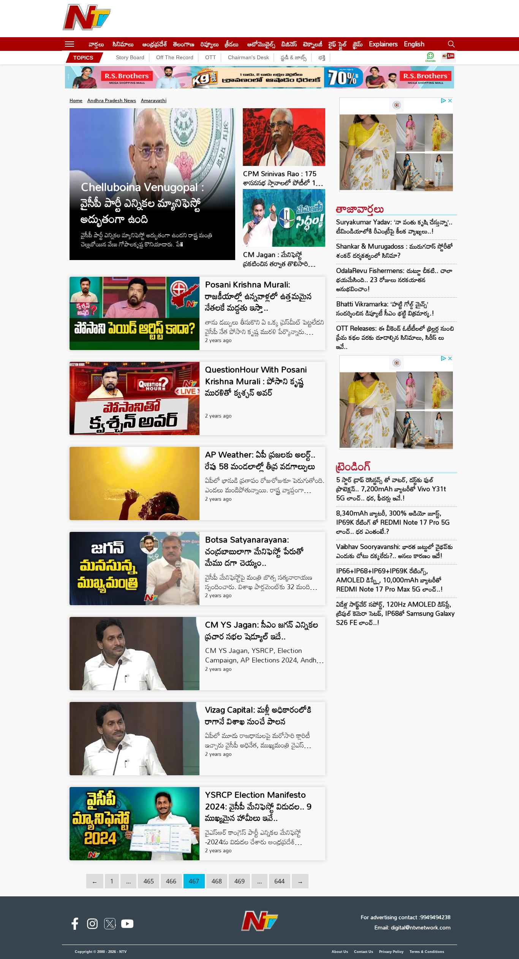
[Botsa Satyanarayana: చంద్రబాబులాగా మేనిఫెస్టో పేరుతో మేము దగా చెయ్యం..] (134, 568)
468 (217, 881)
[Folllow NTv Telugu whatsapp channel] (430, 57)
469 (239, 881)
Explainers (383, 44)
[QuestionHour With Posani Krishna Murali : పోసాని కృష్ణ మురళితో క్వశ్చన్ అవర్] (134, 398)
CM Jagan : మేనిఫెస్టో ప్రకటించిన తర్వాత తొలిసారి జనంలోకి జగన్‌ (275, 263)
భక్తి (321, 57)
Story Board (130, 57)
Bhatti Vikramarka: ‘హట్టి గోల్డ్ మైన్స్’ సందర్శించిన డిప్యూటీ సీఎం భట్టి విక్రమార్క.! (385, 309)
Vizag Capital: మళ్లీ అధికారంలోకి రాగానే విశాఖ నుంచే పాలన (258, 715)
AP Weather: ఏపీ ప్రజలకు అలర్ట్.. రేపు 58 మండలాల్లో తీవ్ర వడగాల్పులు (260, 460)
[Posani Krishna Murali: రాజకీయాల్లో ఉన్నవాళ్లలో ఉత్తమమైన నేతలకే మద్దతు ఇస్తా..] (134, 313)
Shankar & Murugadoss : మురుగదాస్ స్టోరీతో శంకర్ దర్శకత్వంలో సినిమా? (394, 251)
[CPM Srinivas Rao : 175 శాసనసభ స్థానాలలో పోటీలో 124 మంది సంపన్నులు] (284, 164)
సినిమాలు (123, 44)
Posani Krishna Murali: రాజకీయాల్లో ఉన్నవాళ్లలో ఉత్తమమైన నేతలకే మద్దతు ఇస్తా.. (258, 296)
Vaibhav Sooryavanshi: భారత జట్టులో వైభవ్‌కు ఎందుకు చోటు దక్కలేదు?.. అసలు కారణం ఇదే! (394, 551)
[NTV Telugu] (86, 18)
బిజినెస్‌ (289, 44)
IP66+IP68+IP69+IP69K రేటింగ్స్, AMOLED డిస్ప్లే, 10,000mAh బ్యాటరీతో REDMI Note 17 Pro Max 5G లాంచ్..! (389, 580)
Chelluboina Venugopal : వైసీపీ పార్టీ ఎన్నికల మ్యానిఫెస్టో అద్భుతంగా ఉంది (142, 202)
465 (149, 881)
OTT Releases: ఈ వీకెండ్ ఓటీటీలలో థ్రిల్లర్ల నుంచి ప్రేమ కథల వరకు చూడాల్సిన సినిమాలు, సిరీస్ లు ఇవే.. (395, 337)
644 (279, 881)
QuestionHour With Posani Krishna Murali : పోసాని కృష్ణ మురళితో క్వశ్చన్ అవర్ (256, 381)
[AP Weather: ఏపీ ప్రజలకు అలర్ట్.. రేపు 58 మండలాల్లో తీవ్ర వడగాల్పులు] (134, 483)
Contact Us (363, 952)
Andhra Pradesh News (111, 100)
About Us (340, 952)
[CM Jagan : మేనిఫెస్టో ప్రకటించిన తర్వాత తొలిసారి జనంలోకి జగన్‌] (284, 245)
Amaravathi (153, 100)
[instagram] (92, 925)
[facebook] (75, 925)
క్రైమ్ (358, 44)
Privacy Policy (391, 952)
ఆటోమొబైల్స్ (261, 44)
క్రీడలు (232, 44)
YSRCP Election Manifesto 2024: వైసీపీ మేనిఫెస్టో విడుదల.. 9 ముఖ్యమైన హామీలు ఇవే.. (258, 806)
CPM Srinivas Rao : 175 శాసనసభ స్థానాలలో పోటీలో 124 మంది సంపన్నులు (283, 183)
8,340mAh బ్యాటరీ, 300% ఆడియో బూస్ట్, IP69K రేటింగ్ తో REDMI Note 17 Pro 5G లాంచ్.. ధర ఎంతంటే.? (393, 522)
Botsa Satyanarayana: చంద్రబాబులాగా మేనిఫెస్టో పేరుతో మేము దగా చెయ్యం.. (254, 551)
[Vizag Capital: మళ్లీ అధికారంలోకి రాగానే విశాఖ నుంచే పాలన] (134, 738)
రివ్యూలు (210, 44)
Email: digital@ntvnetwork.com (412, 927)
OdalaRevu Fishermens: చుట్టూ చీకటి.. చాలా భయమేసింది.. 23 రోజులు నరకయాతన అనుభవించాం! (394, 279)
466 (171, 881)
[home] (81, 44)
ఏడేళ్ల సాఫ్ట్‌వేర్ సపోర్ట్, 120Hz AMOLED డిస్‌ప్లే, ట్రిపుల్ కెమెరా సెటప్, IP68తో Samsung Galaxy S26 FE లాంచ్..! (395, 613)
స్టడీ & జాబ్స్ (294, 57)
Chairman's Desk (248, 57)
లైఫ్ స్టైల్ (338, 44)
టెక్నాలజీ (313, 44)
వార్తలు (96, 44)
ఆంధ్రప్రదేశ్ (154, 44)
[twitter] (110, 925)
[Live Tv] (448, 57)
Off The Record (174, 57)
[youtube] (127, 925)
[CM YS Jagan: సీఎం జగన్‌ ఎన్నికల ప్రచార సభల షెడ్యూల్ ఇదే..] (134, 653)
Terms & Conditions (427, 952)
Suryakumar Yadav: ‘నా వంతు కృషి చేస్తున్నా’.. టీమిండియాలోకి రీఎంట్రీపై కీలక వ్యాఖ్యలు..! (394, 227)
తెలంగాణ (184, 44)
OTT (210, 57)
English (414, 44)
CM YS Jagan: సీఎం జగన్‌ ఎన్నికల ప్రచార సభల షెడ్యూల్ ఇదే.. (261, 630)
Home (76, 100)
